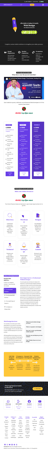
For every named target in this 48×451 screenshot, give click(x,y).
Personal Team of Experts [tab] (9, 302)
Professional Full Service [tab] (9, 296)
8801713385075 (29, 1)
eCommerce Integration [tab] (8, 308)
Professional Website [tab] (8, 290)
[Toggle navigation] (43, 5)
